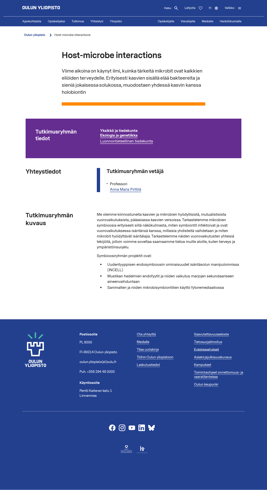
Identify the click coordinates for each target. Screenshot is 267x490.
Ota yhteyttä (146, 334)
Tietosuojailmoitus (208, 342)
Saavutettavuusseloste (211, 334)
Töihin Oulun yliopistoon (155, 357)
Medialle (207, 21)
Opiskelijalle (166, 21)
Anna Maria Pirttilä (125, 189)
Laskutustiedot (148, 364)
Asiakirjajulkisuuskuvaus (213, 357)
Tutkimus (78, 21)
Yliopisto (116, 21)
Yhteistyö (96, 21)
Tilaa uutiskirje (148, 349)
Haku (167, 8)
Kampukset (202, 364)
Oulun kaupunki (206, 384)
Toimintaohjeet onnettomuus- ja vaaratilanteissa (218, 374)
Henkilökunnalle (230, 21)
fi (215, 11)
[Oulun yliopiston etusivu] (52, 8)
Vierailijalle (188, 21)
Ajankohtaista (31, 21)
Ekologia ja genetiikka (118, 135)
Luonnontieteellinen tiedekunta (126, 141)
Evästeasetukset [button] (206, 349)
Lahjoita (190, 8)
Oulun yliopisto (34, 35)
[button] (233, 8)
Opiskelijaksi (56, 21)
